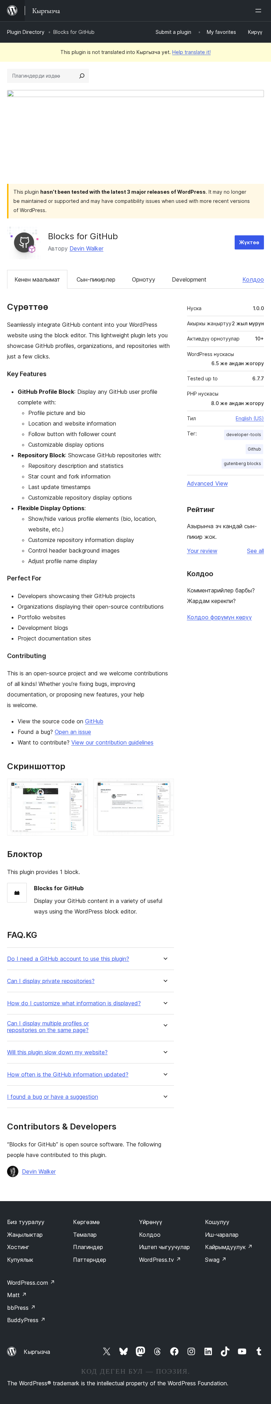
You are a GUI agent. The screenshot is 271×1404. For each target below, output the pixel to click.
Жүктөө (249, 242)
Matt (17, 1294)
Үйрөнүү (150, 1221)
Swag (216, 1259)
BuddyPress (26, 1320)
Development (189, 279)
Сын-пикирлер (96, 279)
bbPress (21, 1307)
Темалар (85, 1234)
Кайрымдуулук (229, 1247)
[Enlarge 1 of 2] (78, 788)
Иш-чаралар (222, 1234)
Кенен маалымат (37, 279)
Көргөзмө (86, 1221)
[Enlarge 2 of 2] (164, 788)
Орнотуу (143, 279)
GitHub (94, 721)
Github (254, 449)
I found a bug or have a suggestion (52, 1096)
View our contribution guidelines (112, 742)
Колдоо (253, 279)
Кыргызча (37, 1351)
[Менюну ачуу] (259, 10)
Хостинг (18, 1247)
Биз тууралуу (25, 1221)
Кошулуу (217, 1221)
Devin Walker (86, 248)
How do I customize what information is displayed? (74, 1003)
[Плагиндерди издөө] (82, 76)
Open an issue (73, 731)
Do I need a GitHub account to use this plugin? (68, 959)
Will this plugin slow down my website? (57, 1052)
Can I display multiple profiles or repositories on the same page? (48, 1027)
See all (255, 550)
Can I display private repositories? (51, 981)
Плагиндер (88, 1247)
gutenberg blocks (242, 463)
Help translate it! (191, 52)
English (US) (250, 418)
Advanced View (207, 483)
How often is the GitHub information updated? (67, 1074)
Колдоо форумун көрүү (219, 617)
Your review (202, 550)
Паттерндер (89, 1259)
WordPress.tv (160, 1259)
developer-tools (243, 434)
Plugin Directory (25, 32)
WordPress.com (31, 1282)
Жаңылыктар (25, 1234)
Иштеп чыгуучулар (164, 1247)
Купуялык (20, 1259)
